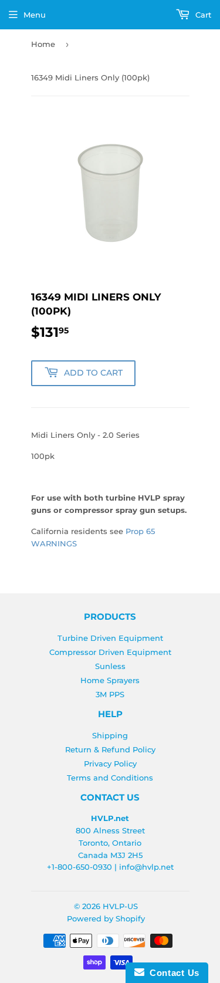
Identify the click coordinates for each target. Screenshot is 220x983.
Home (43, 44)
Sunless (110, 666)
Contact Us (171, 973)
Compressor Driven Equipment (110, 652)
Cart (202, 14)
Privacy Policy (110, 763)
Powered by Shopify (106, 918)
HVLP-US (120, 906)
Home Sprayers (110, 680)
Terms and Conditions (110, 777)
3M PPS (110, 694)
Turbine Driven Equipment (110, 638)
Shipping (110, 735)
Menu (34, 14)
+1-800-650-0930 (79, 866)
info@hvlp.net (146, 866)
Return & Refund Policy (110, 749)
